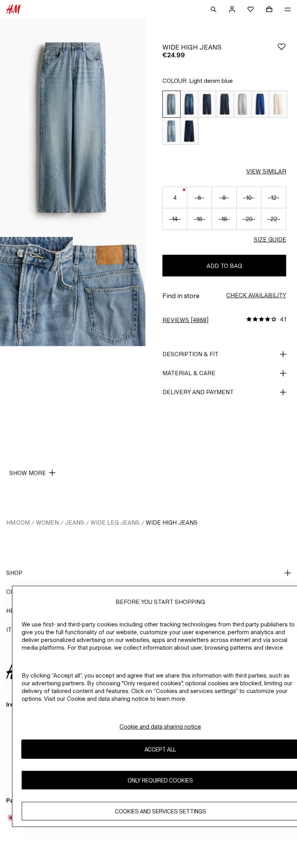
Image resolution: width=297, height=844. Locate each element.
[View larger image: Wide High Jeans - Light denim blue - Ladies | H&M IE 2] (36, 291)
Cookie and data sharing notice (160, 726)
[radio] (171, 104)
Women (47, 522)
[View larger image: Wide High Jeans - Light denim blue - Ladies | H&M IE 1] (72, 128)
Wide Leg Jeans (115, 522)
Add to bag (224, 265)
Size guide (270, 239)
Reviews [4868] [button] (185, 320)
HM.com (18, 522)
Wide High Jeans (172, 522)
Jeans (74, 522)
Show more (27, 473)
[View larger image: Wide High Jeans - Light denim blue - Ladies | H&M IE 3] (109, 291)
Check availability (256, 295)
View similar (266, 171)
